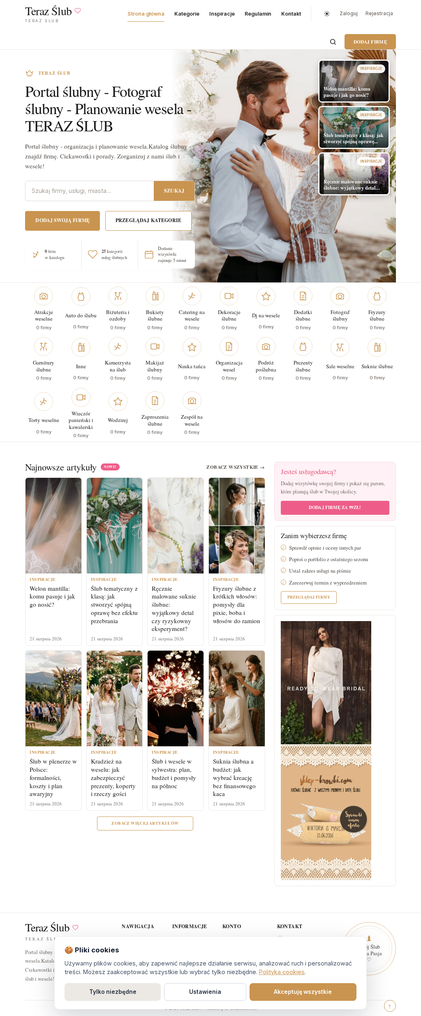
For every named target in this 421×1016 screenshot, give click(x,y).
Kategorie (186, 14)
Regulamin (258, 14)
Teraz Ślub (47, 927)
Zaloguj (349, 13)
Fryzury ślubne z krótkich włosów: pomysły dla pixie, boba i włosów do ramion (236, 604)
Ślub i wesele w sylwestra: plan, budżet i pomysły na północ (174, 773)
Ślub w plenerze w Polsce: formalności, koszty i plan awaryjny (53, 777)
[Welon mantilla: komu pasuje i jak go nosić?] (53, 525)
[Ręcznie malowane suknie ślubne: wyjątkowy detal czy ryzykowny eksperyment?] (176, 525)
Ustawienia (205, 991)
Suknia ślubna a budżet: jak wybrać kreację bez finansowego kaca (234, 777)
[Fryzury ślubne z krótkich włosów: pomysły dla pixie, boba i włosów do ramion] (237, 525)
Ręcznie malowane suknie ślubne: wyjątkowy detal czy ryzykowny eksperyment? (174, 608)
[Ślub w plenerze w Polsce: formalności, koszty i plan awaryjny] (53, 698)
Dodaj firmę (370, 41)
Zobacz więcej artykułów (144, 823)
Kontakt (291, 14)
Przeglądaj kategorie (148, 220)
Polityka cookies (282, 971)
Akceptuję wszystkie (303, 991)
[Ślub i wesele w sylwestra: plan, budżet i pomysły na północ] (176, 698)
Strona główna (145, 14)
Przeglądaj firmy (308, 597)
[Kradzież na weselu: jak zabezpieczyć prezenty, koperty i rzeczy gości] (115, 698)
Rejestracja (379, 13)
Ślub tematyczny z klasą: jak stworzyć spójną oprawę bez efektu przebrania (114, 604)
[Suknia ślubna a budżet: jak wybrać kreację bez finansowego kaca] (237, 698)
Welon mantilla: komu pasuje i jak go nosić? (52, 596)
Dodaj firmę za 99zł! (335, 507)
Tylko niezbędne (112, 991)
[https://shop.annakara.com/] (326, 681)
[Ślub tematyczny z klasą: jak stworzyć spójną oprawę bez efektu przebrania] (115, 525)
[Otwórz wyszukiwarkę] (333, 41)
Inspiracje (222, 14)
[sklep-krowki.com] (326, 811)
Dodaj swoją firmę (62, 220)
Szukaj (174, 190)
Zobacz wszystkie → (235, 467)
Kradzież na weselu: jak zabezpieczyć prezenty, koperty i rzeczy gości (113, 777)
